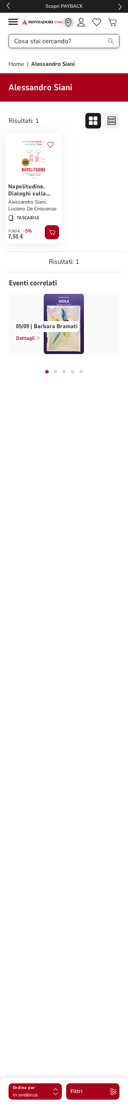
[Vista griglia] (93, 121)
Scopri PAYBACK (64, 6)
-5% (27, 231)
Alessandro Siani (27, 202)
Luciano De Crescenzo (32, 208)
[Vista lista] (111, 121)
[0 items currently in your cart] (112, 22)
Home (17, 64)
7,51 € (15, 236)
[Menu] (15, 22)
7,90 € (14, 231)
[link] (68, 22)
